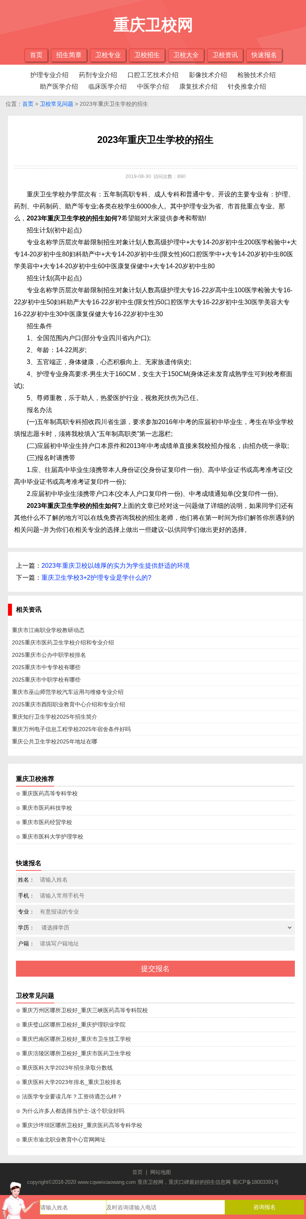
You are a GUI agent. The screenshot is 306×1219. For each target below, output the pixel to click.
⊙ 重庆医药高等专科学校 (47, 793)
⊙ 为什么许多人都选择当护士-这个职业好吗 (70, 1111)
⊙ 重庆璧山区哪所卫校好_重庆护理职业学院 (71, 1024)
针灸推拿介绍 (247, 86)
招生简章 (69, 55)
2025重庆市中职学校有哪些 (46, 679)
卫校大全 (186, 55)
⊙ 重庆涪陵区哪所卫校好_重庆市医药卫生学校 (73, 1053)
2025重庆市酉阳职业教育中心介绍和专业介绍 (68, 704)
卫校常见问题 (56, 104)
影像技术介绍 (208, 74)
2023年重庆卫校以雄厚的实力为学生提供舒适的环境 (115, 565)
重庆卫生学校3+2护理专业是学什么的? (96, 577)
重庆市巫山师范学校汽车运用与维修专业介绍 (68, 692)
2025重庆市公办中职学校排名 (49, 655)
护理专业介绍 (49, 74)
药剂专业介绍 (98, 74)
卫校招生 (147, 55)
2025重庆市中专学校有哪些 (46, 667)
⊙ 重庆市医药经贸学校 (44, 822)
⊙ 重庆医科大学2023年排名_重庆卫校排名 (69, 1082)
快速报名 (264, 55)
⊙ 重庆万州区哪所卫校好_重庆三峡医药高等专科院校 (82, 1010)
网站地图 (160, 1172)
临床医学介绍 (107, 86)
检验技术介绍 (256, 74)
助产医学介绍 (59, 86)
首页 (36, 55)
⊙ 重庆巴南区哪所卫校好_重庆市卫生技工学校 (73, 1039)
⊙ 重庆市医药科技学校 (44, 808)
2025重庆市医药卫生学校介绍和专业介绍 (63, 642)
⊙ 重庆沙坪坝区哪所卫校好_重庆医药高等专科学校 (79, 1125)
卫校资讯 (225, 55)
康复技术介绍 (198, 86)
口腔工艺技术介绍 (153, 74)
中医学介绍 (153, 86)
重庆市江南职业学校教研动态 (48, 630)
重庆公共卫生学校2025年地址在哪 (54, 741)
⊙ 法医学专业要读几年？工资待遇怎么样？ (69, 1096)
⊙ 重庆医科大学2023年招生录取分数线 (64, 1067)
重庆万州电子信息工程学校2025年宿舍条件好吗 (71, 729)
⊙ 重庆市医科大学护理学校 (49, 836)
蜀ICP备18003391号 (255, 1182)
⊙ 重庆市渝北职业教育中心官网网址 (61, 1139)
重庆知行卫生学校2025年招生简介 (54, 717)
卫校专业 (108, 55)
